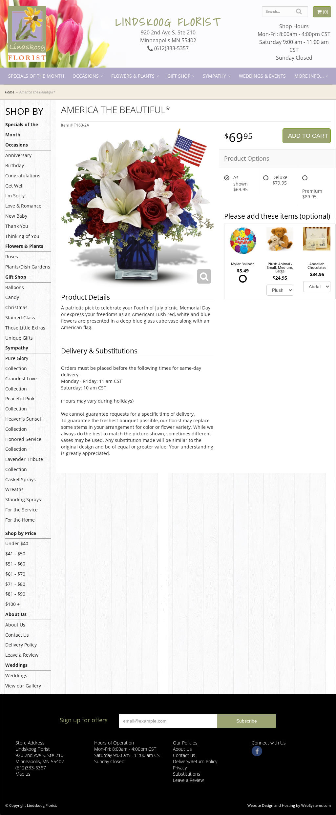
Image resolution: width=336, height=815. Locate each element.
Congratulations (22, 175)
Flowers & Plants (133, 76)
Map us (23, 774)
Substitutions (186, 774)
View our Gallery (23, 686)
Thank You (16, 226)
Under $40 (16, 543)
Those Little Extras (25, 328)
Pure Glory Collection (16, 363)
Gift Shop (178, 76)
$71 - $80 (15, 584)
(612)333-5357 (171, 48)
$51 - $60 (15, 564)
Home (9, 91)
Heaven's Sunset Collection (23, 424)
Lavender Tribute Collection (24, 464)
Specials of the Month (36, 76)
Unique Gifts (19, 338)
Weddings (16, 675)
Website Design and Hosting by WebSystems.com (289, 805)
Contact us (184, 755)
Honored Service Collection (23, 444)
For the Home (20, 520)
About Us (15, 625)
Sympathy (214, 76)
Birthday (14, 165)
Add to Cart (308, 135)
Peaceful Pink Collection (19, 403)
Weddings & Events (262, 76)
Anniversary (18, 155)
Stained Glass (20, 317)
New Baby (16, 216)
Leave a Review (21, 655)
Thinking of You (22, 236)
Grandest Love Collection (21, 383)
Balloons (14, 287)
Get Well (14, 186)
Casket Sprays (20, 479)
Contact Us (17, 635)
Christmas (16, 307)
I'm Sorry (15, 195)
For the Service (21, 510)
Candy (12, 297)
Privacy (180, 768)
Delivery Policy (21, 645)
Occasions (86, 76)
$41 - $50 (15, 553)
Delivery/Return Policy (195, 761)
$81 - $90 (15, 594)
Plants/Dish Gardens (27, 267)
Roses (11, 256)
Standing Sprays (23, 499)
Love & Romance (23, 206)
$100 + (12, 604)
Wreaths (14, 489)
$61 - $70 (15, 574)
